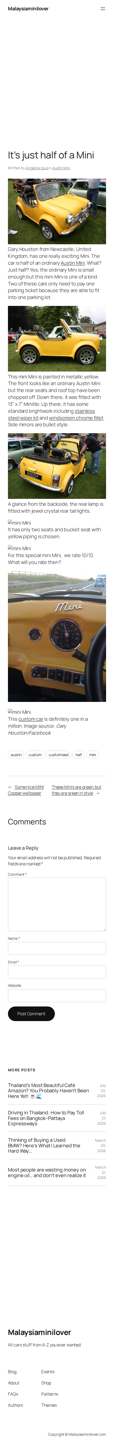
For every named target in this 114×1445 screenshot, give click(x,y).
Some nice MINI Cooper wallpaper (26, 790)
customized (58, 754)
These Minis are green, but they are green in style (76, 790)
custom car (31, 718)
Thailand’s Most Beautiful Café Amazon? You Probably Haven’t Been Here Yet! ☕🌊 (48, 1090)
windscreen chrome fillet (76, 417)
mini (92, 754)
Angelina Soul (37, 167)
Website (14, 985)
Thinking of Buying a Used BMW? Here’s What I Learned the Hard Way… (44, 1145)
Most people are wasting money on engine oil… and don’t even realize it (47, 1172)
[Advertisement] (57, 75)
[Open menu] (103, 9)
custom (35, 754)
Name (14, 938)
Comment (17, 874)
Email (13, 961)
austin (16, 754)
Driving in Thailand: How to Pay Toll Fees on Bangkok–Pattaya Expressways (46, 1118)
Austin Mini (61, 167)
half (79, 754)
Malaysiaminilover (28, 8)
